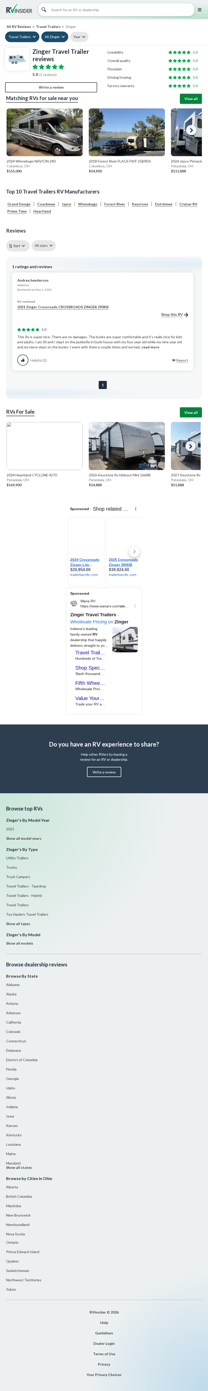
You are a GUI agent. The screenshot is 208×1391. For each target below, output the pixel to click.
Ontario (12, 1242)
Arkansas (13, 1013)
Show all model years (23, 838)
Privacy (104, 1364)
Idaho (10, 1088)
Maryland (13, 1163)
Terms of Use (104, 1354)
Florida (11, 1069)
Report (182, 360)
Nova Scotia (15, 1234)
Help (104, 1322)
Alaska (11, 994)
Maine (11, 1154)
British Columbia (19, 1196)
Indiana (12, 1107)
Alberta (12, 1187)
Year (76, 37)
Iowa (10, 1116)
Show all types (18, 923)
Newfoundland (17, 1224)
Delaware (13, 1050)
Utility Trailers (17, 858)
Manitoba (13, 1206)
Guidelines (104, 1333)
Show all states (19, 1167)
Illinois (11, 1097)
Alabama (13, 984)
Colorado (13, 1031)
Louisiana (13, 1144)
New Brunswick (18, 1215)
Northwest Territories (23, 1280)
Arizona (12, 1003)
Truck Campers (18, 877)
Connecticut (16, 1041)
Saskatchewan (17, 1270)
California (13, 1022)
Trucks (11, 867)
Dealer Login (104, 1343)
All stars (41, 245)
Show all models (19, 943)
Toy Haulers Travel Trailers (27, 914)
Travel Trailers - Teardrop (26, 886)
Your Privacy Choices (104, 1374)
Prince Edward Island (22, 1252)
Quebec (12, 1261)
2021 (10, 829)
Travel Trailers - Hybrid (24, 895)
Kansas (12, 1125)
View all (191, 98)
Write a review (51, 87)
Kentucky (14, 1135)
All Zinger (52, 37)
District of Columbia (22, 1060)
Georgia (12, 1078)
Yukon (11, 1289)
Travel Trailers (19, 37)
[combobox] (19, 245)
